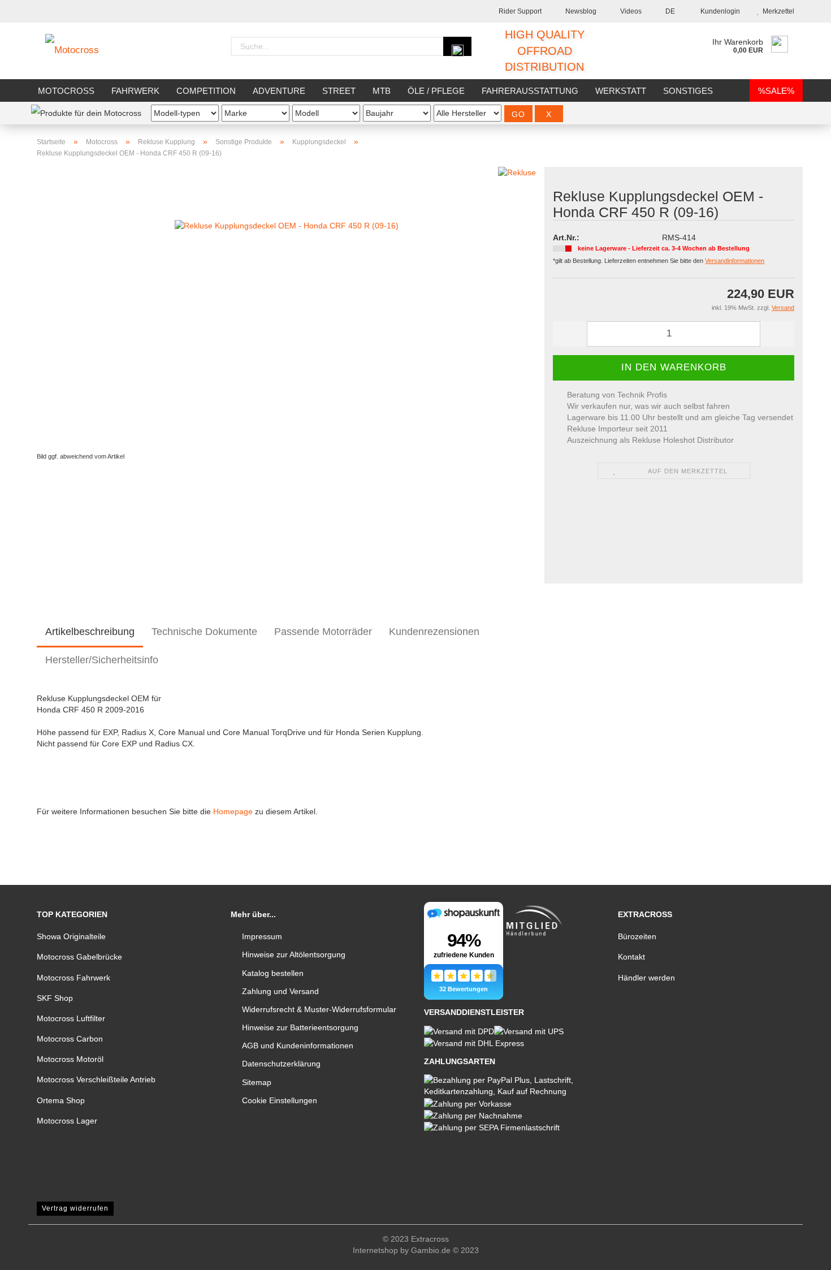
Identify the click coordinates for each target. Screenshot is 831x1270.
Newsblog (580, 11)
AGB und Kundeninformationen (297, 1045)
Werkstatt (620, 91)
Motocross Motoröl (70, 1059)
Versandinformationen (734, 260)
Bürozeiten (637, 936)
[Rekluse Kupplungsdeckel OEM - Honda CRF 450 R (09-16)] (287, 307)
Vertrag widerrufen (75, 1208)
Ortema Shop (61, 1100)
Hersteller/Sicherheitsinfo (101, 660)
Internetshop (375, 1250)
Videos (630, 11)
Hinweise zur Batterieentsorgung (300, 1027)
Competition (206, 91)
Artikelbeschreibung (90, 631)
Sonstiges (688, 91)
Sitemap (256, 1082)
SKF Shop (55, 998)
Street (339, 91)
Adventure (279, 91)
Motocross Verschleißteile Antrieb (96, 1079)
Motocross (66, 91)
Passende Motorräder (323, 631)
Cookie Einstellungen (279, 1100)
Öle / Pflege (436, 91)
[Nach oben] (800, 1253)
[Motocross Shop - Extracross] (80, 51)
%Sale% (776, 91)
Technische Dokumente (204, 631)
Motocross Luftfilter (71, 1018)
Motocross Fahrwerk (73, 977)
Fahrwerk (135, 91)
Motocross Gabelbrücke (79, 956)
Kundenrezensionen (434, 631)
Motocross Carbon (70, 1038)
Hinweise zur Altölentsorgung (293, 954)
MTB (382, 91)
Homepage (233, 811)
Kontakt (631, 956)
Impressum (262, 936)
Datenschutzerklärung (281, 1063)
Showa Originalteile (71, 936)
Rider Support (519, 11)
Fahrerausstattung (530, 91)
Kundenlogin (718, 11)
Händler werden (646, 977)
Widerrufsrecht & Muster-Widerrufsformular (319, 1009)
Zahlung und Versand (280, 991)
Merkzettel (776, 11)
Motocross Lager (67, 1120)
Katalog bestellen (273, 973)
